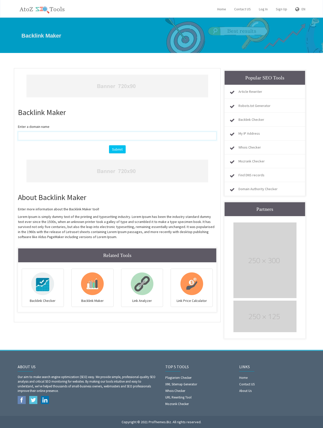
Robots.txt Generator (254, 105)
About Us (245, 391)
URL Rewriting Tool (178, 397)
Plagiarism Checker (178, 378)
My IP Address (249, 133)
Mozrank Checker (251, 161)
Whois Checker (249, 147)
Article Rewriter (250, 91)
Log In (263, 9)
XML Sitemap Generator (181, 384)
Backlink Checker (251, 119)
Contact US (242, 9)
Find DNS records (251, 175)
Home (221, 9)
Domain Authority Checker (258, 189)
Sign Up (281, 9)
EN (302, 9)
